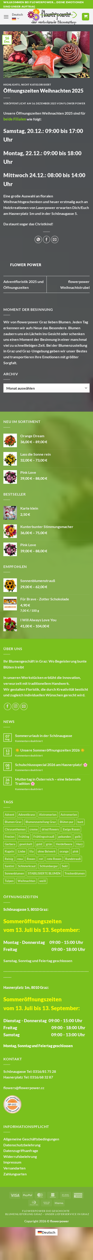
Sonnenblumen (14, 873)
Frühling (24, 836)
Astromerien (68, 814)
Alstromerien (47, 814)
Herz (79, 844)
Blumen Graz (13, 822)
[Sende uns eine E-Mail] (24, 706)
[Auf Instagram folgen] (15, 706)
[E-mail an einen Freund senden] (54, 239)
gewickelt (25, 844)
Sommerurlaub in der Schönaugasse (43, 735)
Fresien (9, 836)
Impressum (12, 1162)
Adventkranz (26, 814)
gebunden (64, 836)
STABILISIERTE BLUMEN (44, 873)
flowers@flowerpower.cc (23, 1088)
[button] (6, 16)
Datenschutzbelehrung (21, 1145)
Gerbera (10, 844)
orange (64, 851)
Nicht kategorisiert (36, 84)
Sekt (65, 866)
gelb (78, 836)
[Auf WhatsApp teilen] (38, 239)
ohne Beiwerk (47, 851)
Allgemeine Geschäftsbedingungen (31, 1139)
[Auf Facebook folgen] (7, 706)
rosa (20, 859)
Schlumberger (49, 866)
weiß (42, 881)
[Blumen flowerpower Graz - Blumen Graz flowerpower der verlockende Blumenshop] (52, 17)
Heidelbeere (64, 844)
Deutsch (17, 14)
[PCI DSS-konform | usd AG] (12, 1104)
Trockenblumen (75, 873)
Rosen (31, 859)
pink (75, 851)
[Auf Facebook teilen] (46, 239)
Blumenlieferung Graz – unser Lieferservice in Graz (47, 1214)
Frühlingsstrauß (43, 836)
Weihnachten (53, 113)
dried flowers (50, 829)
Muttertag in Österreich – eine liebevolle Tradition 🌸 (48, 781)
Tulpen (9, 881)
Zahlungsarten (15, 1174)
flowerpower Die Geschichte (46, 1211)
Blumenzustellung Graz (41, 822)
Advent (9, 814)
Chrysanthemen (15, 829)
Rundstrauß (73, 859)
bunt (80, 822)
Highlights (11, 84)
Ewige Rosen (71, 829)
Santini (9, 866)
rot (41, 859)
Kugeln (9, 851)
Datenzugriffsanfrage (20, 1150)
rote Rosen (54, 859)
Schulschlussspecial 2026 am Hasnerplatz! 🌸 (51, 764)
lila (31, 851)
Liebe (21, 851)
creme (34, 829)
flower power (74, 103)
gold (39, 844)
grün (49, 844)
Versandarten (14, 1168)
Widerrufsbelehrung (20, 1156)
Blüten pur (66, 822)
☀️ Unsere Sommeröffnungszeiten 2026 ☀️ (50, 750)
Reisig (9, 859)
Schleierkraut (27, 866)
